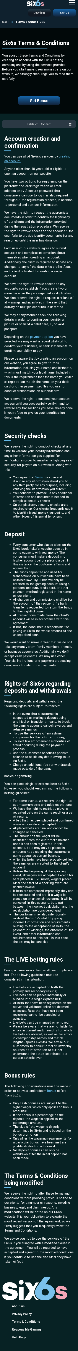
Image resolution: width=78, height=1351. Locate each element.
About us (18, 1306)
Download (40, 12)
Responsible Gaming (26, 1329)
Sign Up (64, 12)
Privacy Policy (22, 1314)
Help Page (19, 1337)
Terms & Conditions (26, 1321)
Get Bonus (39, 101)
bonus (51, 1091)
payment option (41, 337)
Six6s (5, 21)
